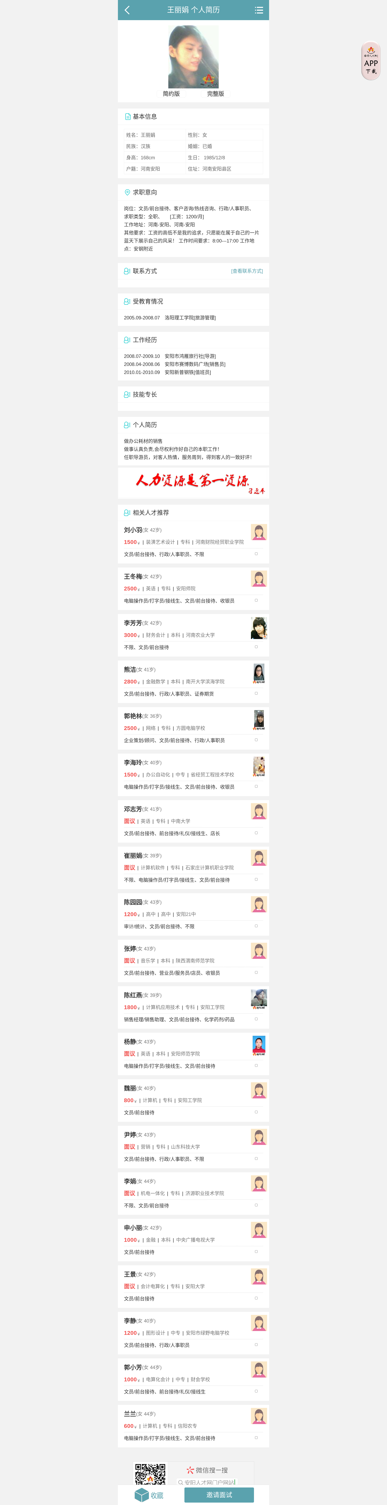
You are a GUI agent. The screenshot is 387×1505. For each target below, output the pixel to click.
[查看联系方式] (247, 271)
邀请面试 (219, 1495)
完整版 (216, 94)
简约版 (171, 94)
